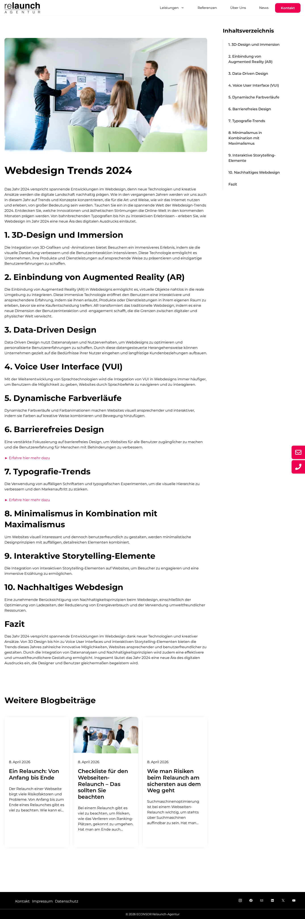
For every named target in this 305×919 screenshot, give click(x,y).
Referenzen (207, 8)
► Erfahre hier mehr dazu (27, 458)
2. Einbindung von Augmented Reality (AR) (250, 59)
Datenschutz (66, 901)
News (263, 8)
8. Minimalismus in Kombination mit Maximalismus (245, 138)
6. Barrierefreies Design (249, 109)
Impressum (42, 901)
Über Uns (238, 8)
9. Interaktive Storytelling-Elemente (252, 158)
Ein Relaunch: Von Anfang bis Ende (34, 774)
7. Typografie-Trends (246, 121)
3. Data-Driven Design (248, 73)
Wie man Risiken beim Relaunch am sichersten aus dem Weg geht (174, 781)
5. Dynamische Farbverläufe (253, 97)
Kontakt (288, 8)
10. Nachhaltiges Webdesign (254, 172)
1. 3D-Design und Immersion (254, 44)
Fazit (232, 184)
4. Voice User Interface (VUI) (253, 85)
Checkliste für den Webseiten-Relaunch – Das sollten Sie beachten (103, 784)
